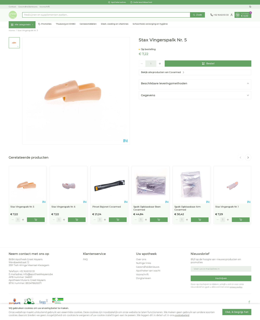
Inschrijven (221, 278)
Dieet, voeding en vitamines (114, 24)
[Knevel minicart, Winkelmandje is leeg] (237, 14)
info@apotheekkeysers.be (38, 274)
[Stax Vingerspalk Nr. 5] (27, 185)
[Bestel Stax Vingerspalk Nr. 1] (241, 219)
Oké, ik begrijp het (236, 312)
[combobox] (106, 15)
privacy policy (236, 287)
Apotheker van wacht (148, 270)
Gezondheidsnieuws (27, 6)
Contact (12, 6)
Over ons (141, 259)
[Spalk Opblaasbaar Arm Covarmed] (191, 185)
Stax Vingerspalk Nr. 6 (63, 206)
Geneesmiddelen (88, 24)
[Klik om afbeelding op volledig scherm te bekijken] (76, 90)
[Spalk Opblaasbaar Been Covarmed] (150, 185)
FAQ (85, 259)
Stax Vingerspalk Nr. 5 (22, 206)
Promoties (46, 24)
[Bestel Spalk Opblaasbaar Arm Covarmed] (200, 219)
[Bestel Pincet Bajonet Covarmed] (118, 219)
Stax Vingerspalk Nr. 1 (227, 206)
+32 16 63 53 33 (27, 271)
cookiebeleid (182, 315)
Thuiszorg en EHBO (65, 24)
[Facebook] (249, 302)
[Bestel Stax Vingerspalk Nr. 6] (77, 219)
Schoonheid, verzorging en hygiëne (150, 24)
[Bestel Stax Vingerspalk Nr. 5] (36, 219)
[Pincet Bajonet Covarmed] (109, 185)
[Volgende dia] (248, 157)
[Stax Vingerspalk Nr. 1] (232, 185)
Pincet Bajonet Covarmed (106, 206)
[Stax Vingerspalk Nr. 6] (68, 185)
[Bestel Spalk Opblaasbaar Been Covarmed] (159, 219)
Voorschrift (45, 6)
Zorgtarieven (143, 278)
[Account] (231, 15)
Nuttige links (143, 263)
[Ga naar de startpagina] (13, 15)
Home (12, 30)
